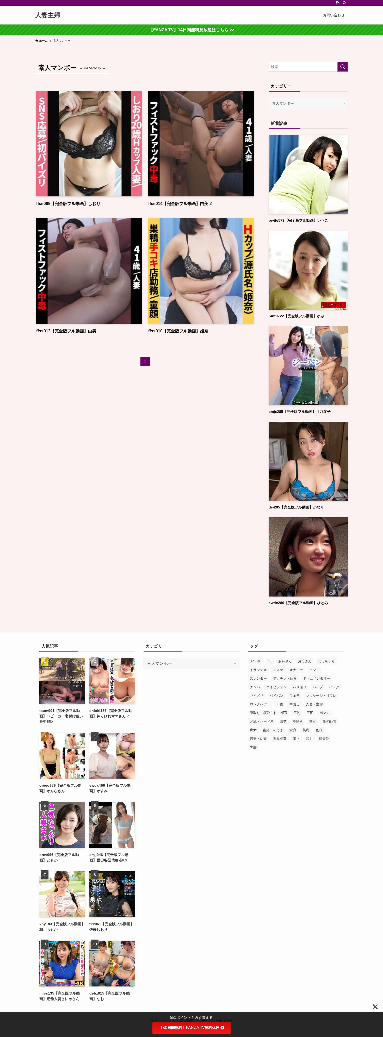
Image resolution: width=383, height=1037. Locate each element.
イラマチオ (258, 670)
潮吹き (298, 721)
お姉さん (285, 661)
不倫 (279, 704)
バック (334, 687)
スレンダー (258, 678)
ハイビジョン (276, 687)
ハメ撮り (299, 687)
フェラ (294, 696)
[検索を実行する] (342, 67)
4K (270, 661)
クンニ (314, 670)
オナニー (296, 670)
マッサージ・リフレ (321, 696)
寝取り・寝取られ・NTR (268, 713)
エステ (278, 670)
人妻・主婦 (314, 704)
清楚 (283, 721)
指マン (324, 713)
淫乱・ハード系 (262, 721)
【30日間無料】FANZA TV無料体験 (189, 1027)
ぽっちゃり (326, 661)
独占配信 (329, 721)
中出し (294, 704)
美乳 (305, 730)
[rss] (337, 3)
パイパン (276, 696)
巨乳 (296, 713)
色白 (319, 730)
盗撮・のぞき (273, 730)
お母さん (305, 661)
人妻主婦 (47, 15)
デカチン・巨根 (285, 678)
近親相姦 (280, 739)
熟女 (312, 721)
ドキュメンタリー (316, 678)
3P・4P (256, 661)
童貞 (292, 730)
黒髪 (253, 747)
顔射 (309, 739)
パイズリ (256, 696)
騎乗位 (324, 739)
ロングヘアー (260, 704)
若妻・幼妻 (258, 739)
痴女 (253, 730)
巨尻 (309, 713)
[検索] (344, 3)
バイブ (318, 687)
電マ (296, 739)
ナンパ (255, 687)
